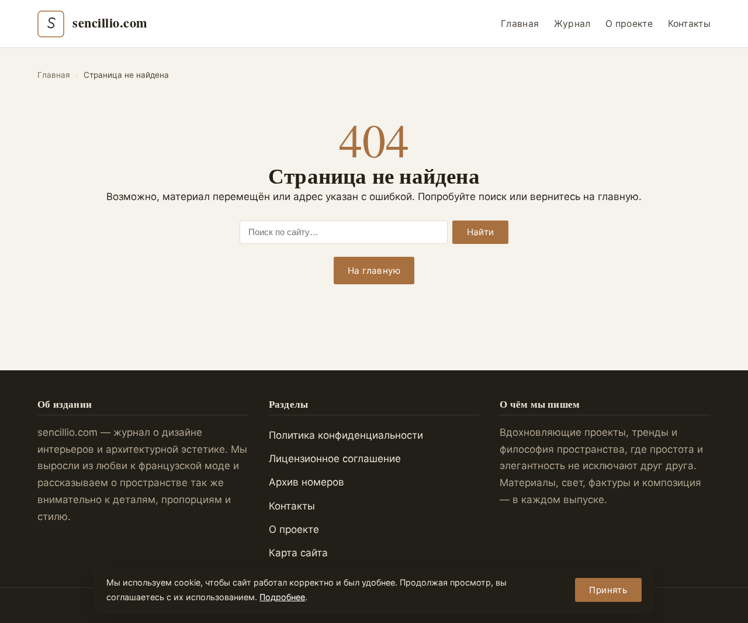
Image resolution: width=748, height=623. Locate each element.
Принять (608, 590)
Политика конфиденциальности (346, 435)
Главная (520, 23)
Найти (480, 232)
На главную (374, 270)
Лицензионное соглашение (335, 458)
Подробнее (282, 597)
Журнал (572, 23)
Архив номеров (306, 482)
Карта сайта (298, 553)
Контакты (689, 23)
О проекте (629, 23)
